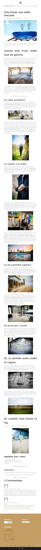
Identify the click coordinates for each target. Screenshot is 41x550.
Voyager (11, 545)
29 (12, 539)
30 (13, 539)
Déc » (8, 540)
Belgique (15, 545)
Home (8, 545)
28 (10, 539)
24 (4, 539)
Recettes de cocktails (11, 18)
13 (9, 535)
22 (12, 537)
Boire (23, 17)
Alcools (20, 17)
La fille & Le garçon (9, 17)
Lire (32, 545)
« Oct (5, 540)
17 (4, 537)
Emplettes (29, 545)
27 (9, 539)
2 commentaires (19, 18)
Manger (22, 545)
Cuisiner (5, 18)
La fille (5, 502)
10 (4, 535)
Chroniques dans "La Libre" (29, 17)
